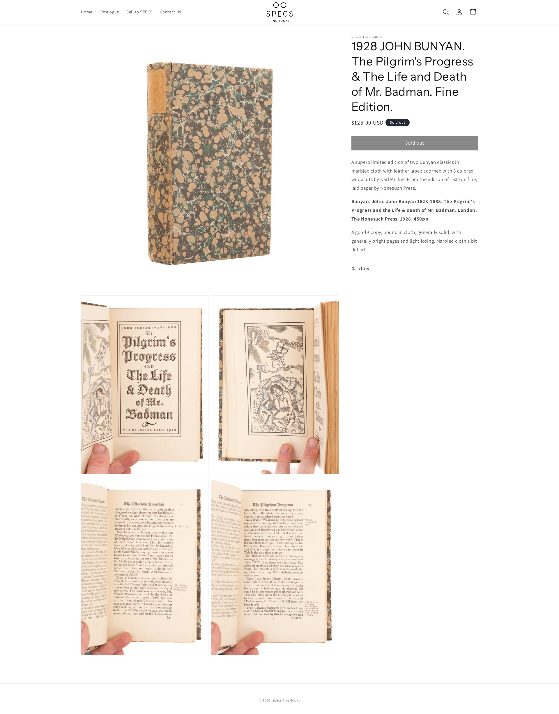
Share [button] (363, 268)
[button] (445, 12)
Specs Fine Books (286, 700)
